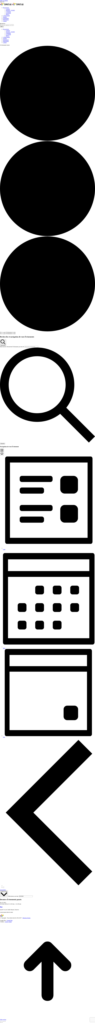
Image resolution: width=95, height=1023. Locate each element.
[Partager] (2, 1021)
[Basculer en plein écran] (3, 1021)
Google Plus (9, 920)
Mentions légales (26, 918)
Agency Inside (8, 921)
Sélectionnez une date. (13, 896)
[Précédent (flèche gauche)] (0, 1022)
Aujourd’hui (3, 890)
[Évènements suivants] (3, 887)
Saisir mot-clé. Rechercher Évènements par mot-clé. (12, 346)
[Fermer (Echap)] (0, 1021)
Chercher (2, 443)
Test (1, 907)
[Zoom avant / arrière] (5, 1021)
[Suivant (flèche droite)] (2, 1022)
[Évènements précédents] (49, 885)
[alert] (47, 332)
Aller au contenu (4, 0)
